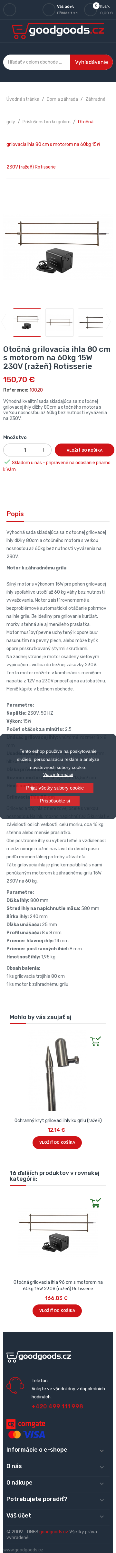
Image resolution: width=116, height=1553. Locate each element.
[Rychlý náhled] (14, 1035)
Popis (15, 514)
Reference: (15, 390)
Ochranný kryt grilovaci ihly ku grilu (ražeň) (58, 1120)
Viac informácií (58, 774)
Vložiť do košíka (84, 450)
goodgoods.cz (53, 1532)
